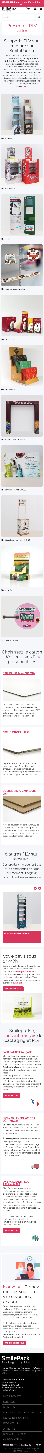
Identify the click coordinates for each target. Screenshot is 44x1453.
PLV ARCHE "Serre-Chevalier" (13, 440)
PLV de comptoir (8, 389)
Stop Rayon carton (9, 640)
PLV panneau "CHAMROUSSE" (14, 490)
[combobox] (19, 17)
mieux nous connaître (18, 1412)
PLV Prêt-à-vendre (9, 339)
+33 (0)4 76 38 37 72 (10, 1390)
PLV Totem (5, 239)
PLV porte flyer (7, 590)
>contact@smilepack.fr (13, 1387)
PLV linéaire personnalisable (13, 289)
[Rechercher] (38, 17)
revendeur (10, 1423)
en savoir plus (11, 1095)
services (9, 1401)
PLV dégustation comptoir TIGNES (15, 540)
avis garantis (12, 1438)
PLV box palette (8, 189)
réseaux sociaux (14, 1434)
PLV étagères (6, 138)
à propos (9, 1428)
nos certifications (16, 1417)
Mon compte (11, 1407)
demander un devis (13, 989)
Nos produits (12, 1396)
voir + (26, 86)
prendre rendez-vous (14, 1343)
